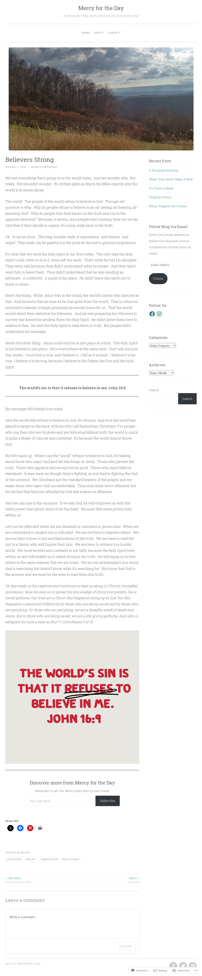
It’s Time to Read (161, 188)
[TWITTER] (182, 966)
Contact (114, 32)
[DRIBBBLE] (192, 966)
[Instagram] (159, 314)
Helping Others (160, 197)
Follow (158, 278)
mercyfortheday (44, 167)
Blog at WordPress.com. (23, 963)
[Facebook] (152, 314)
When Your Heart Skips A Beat (171, 179)
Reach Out (133, 880)
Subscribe (107, 801)
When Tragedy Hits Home (168, 206)
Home (86, 32)
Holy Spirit (71, 859)
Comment (125, 946)
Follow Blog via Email (168, 226)
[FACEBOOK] (172, 966)
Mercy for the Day (101, 8)
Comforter (49, 859)
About (99, 32)
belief (25, 852)
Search (154, 390)
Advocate (14, 859)
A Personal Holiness (164, 170)
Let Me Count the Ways (18, 880)
